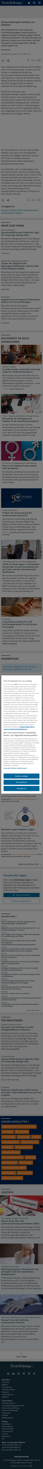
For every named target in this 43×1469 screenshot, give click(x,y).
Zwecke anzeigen (21, 776)
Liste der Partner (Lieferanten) (15, 768)
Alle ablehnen (21, 782)
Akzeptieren (21, 788)
